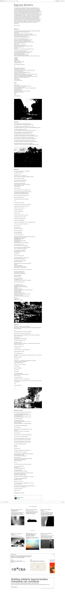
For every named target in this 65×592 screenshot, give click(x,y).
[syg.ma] (1, 0)
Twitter (52, 588)
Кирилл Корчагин (13, 535)
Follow (18, 498)
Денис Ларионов (16, 6)
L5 (14, 3)
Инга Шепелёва (43, 534)
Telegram (45, 588)
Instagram (48, 588)
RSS (53, 588)
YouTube (50, 588)
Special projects (13, 554)
